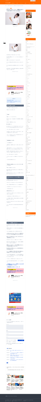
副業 (26, 135)
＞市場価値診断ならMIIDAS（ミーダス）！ (13, 266)
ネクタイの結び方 (28, 103)
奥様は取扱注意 (28, 144)
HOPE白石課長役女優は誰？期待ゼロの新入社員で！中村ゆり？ (16, 369)
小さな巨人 (27, 153)
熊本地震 (27, 180)
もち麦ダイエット (28, 66)
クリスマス (27, 81)
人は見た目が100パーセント (29, 128)
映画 (26, 169)
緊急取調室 (27, 192)
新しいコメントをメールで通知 (11, 340)
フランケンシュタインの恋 (29, 116)
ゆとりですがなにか (28, 68)
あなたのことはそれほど (29, 53)
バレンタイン (27, 110)
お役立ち (27, 56)
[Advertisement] (15, 34)
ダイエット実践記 (28, 94)
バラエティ (27, 109)
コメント (7, 324)
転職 (8, 5)
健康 (26, 131)
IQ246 (26, 50)
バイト (26, 107)
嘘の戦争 (27, 141)
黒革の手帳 (27, 209)
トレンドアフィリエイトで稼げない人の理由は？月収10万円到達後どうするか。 (16, 353)
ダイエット (27, 93)
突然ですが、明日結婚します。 (30, 189)
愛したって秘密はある (28, 163)
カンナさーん (27, 78)
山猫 (26, 156)
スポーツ (27, 88)
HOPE (26, 49)
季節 (26, 150)
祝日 (26, 186)
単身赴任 (27, 138)
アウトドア (27, 71)
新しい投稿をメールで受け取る (11, 341)
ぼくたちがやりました (28, 65)
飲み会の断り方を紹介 (10, 100)
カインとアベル (28, 75)
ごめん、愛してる (28, 59)
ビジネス (27, 112)
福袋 (26, 187)
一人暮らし (27, 125)
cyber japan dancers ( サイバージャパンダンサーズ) (30, 47)
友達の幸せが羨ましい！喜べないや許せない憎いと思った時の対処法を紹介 (16, 360)
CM (26, 45)
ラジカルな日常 (7, 2)
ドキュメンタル (28, 97)
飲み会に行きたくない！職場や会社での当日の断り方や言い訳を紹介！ (16, 357)
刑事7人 (27, 134)
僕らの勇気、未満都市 (28, 132)
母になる (27, 177)
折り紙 (26, 166)
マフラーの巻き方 (28, 122)
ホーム (6, 5)
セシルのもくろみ (28, 91)
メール (7, 333)
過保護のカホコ (28, 202)
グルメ (26, 84)
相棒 (26, 183)
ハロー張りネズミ (28, 106)
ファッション (27, 113)
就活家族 (27, 154)
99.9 (26, 42)
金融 (26, 205)
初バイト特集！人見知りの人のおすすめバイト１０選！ (16, 351)
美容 (26, 193)
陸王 (26, 208)
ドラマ (26, 100)
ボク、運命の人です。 (28, 119)
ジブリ (26, 87)
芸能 (26, 196)
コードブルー (27, 85)
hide (14, 98)
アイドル (27, 69)
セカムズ (27, 90)
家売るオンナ (27, 151)
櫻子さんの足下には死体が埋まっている (30, 175)
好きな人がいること (28, 147)
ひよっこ (27, 63)
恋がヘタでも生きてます (29, 160)
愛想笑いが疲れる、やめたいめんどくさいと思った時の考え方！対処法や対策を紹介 (16, 355)
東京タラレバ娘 (28, 172)
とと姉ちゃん (27, 62)
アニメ (26, 72)
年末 (26, 157)
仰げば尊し (27, 129)
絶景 (26, 190)
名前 (7, 330)
